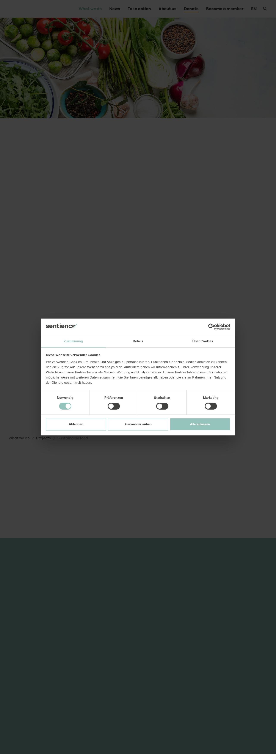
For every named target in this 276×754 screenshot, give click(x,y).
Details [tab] (138, 341)
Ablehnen (76, 424)
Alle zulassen (200, 424)
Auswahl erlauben (138, 424)
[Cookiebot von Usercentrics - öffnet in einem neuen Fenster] (211, 327)
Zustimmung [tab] (73, 341)
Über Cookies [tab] (202, 341)
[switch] (114, 406)
